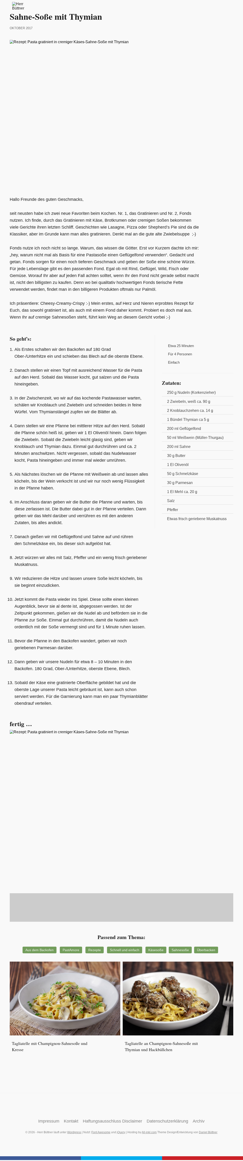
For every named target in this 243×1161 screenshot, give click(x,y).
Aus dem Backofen (39, 950)
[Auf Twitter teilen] (121, 1158)
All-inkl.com (149, 1132)
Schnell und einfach (124, 950)
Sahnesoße (180, 950)
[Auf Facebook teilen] (40, 1158)
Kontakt (71, 1121)
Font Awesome (100, 1132)
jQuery (121, 1132)
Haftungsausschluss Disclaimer (112, 1121)
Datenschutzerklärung (167, 1121)
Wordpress (74, 1132)
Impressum (48, 1121)
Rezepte (94, 950)
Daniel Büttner (208, 1132)
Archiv (199, 1121)
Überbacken (206, 950)
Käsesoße (156, 950)
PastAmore (71, 950)
